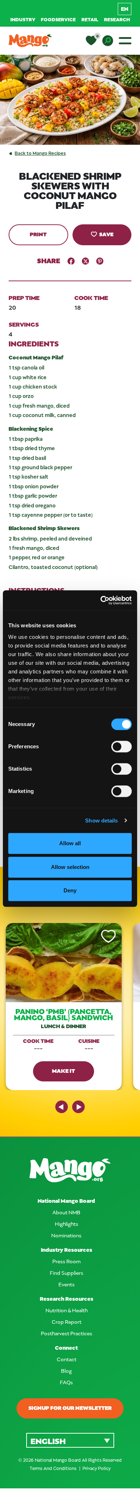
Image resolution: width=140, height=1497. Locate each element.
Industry (22, 19)
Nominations (66, 1235)
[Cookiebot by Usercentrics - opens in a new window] (101, 600)
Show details (101, 820)
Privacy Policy (97, 1468)
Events (67, 1284)
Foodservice (58, 19)
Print (38, 234)
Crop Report (66, 1322)
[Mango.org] (70, 1170)
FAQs (66, 1382)
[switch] (121, 746)
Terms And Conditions (53, 1468)
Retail (89, 19)
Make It (63, 1071)
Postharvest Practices (66, 1333)
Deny (70, 890)
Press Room (66, 1261)
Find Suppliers (66, 1273)
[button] (70, 1440)
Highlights (66, 1224)
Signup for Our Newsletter (70, 1408)
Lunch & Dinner (63, 1026)
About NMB (66, 1212)
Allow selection (70, 867)
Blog (66, 1371)
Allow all (70, 843)
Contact (66, 1359)
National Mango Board (66, 1201)
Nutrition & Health (67, 1310)
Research (117, 19)
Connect (66, 1348)
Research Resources (66, 1299)
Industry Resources (66, 1250)
